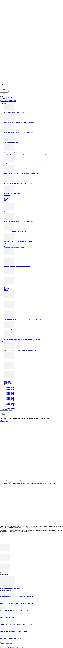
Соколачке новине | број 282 (10, 386)
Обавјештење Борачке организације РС (12, 193)
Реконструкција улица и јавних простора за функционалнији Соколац (14, 572)
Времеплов (9, 247)
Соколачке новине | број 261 (10, 407)
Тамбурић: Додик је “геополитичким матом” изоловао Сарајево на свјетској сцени (20, 350)
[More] (21, 427)
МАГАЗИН (3, 246)
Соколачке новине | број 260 (10, 408)
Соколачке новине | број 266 (10, 403)
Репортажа (43, 154)
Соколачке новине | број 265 (10, 404)
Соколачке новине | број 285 (8, 383)
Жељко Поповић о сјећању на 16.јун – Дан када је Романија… (16, 309)
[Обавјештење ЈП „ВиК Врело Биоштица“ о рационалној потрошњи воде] (9, 130)
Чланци (3, 86)
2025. (4, 384)
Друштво (9, 154)
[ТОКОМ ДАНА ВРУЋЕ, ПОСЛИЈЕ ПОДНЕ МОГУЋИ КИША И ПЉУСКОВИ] (9, 239)
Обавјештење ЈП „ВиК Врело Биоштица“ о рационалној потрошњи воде (18, 132)
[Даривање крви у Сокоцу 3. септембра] (9, 274)
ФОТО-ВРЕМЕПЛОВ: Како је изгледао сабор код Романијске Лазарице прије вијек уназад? (22, 319)
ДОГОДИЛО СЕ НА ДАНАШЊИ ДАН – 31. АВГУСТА (15, 231)
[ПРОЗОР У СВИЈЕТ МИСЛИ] (9, 378)
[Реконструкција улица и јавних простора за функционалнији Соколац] (5, 570)
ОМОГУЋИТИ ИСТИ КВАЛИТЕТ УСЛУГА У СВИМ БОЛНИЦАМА (18, 183)
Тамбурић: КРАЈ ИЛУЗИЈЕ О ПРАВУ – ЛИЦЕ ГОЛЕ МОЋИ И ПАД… (18, 360)
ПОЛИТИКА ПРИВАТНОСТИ (5, 94)
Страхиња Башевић (5, 533)
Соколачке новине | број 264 (10, 405)
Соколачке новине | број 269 (10, 400)
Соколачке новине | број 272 (10, 397)
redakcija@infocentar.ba (9, 643)
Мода (22, 247)
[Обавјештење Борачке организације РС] (9, 191)
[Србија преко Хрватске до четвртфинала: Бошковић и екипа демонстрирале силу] (2, 622)
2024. (4, 388)
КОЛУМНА (4, 341)
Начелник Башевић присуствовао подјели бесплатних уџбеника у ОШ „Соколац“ (16, 552)
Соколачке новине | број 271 (10, 398)
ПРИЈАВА (3, 84)
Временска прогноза (14, 202)
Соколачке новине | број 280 (10, 389)
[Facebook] (1, 427)
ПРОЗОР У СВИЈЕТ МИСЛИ (10, 379)
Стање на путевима (34, 202)
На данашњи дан (24, 202)
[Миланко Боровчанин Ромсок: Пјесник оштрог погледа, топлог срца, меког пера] (9, 298)
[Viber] (14, 427)
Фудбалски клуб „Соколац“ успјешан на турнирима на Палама (16, 152)
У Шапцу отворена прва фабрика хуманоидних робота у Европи (17, 266)
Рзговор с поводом (20, 154)
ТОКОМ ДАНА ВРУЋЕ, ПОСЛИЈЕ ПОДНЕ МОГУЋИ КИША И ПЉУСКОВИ (20, 241)
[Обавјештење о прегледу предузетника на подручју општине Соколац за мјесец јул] (9, 120)
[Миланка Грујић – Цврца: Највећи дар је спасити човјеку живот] (9, 327)
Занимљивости (13, 247)
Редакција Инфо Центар (4, 421)
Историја (19, 247)
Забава (24, 154)
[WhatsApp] (8, 427)
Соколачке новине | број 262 (10, 406)
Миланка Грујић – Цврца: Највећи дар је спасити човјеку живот (17, 329)
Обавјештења (29, 202)
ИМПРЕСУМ (4, 645)
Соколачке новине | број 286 (8, 382)
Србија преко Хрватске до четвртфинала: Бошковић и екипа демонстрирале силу (16, 624)
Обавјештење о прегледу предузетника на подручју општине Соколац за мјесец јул (20, 122)
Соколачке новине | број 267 (10, 401)
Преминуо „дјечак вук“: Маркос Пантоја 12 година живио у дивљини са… (19, 285)
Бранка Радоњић (2, 590)
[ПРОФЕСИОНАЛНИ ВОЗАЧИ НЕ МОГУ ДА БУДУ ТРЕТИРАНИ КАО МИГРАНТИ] (9, 171)
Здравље (17, 247)
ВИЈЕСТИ (5, 411)
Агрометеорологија (8, 202)
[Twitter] (4, 427)
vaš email (10, 97)
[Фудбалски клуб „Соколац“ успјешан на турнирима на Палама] (9, 150)
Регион (41, 154)
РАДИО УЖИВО (4, 409)
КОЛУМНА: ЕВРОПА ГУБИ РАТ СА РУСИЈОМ (14, 370)
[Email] (11, 427)
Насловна (1, 411)
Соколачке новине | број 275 (10, 394)
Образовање (35, 154)
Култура (31, 154)
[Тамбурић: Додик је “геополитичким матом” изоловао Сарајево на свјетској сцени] (9, 348)
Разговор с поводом (13, 154)
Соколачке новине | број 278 (10, 391)
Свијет (46, 154)
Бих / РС (6, 154)
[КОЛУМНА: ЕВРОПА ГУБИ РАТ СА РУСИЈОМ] (9, 368)
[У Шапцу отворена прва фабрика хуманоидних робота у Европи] (9, 264)
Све (4, 154)
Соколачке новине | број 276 (10, 393)
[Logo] (4, 101)
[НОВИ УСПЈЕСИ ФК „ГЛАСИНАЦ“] (9, 140)
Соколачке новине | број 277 (10, 392)
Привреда (38, 154)
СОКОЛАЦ (4, 103)
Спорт (48, 154)
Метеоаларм (19, 202)
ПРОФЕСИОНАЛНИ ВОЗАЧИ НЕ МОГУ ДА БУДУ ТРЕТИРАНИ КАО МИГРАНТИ (21, 173)
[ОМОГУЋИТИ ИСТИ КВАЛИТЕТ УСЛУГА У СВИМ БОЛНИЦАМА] (9, 181)
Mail (2, 87)
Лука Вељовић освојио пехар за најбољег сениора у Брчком (16, 112)
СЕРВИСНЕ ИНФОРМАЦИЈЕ (7, 201)
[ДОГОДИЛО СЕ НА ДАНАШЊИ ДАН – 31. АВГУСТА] (9, 229)
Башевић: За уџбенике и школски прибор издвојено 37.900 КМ (12, 562)
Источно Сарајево (27, 154)
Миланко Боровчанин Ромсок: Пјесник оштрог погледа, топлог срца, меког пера (20, 299)
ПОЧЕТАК (4, 102)
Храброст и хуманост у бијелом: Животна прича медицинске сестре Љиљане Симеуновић (22, 339)
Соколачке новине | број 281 (10, 387)
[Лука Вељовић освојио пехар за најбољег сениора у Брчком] (9, 110)
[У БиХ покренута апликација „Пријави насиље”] (9, 254)
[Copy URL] (18, 427)
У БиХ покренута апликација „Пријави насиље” (13, 256)
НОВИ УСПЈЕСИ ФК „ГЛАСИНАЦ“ (11, 142)
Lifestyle (6, 247)
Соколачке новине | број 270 (10, 399)
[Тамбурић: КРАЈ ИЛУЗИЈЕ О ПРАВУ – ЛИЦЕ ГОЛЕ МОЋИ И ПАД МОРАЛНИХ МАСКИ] (9, 358)
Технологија (25, 247)
